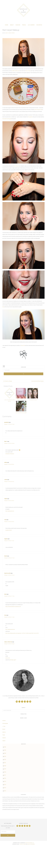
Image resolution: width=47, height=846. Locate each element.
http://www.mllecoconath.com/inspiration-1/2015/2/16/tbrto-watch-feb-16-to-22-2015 (22, 633)
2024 (5, 753)
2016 (5, 778)
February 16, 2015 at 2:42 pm (9, 521)
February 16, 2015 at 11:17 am (9, 596)
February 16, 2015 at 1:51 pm (9, 540)
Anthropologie (5, 723)
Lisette (5, 479)
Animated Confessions (9, 453)
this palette (30, 116)
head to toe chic (7, 573)
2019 (5, 768)
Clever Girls (23, 345)
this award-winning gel (6, 118)
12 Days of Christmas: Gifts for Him (9, 400)
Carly (5, 519)
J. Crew (3, 726)
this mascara (16, 166)
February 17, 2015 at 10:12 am (9, 424)
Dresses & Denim (8, 530)
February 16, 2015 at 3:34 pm (9, 500)
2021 (5, 762)
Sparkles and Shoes (23, 10)
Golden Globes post (15, 70)
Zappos (3, 740)
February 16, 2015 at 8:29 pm (9, 464)
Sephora (4, 732)
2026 (5, 747)
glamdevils (6, 422)
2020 (5, 765)
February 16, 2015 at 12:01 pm (9, 575)
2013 (5, 787)
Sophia (5, 498)
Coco (5, 615)
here (3, 306)
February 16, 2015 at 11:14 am (9, 617)
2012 (5, 790)
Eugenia (6, 538)
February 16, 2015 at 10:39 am (9, 643)
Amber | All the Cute (8, 641)
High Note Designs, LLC (29, 842)
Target (3, 734)
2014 (5, 784)
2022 (5, 759)
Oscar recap (28, 70)
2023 (5, 756)
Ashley (5, 462)
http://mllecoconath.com (10, 629)
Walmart (4, 737)
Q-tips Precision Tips (38, 109)
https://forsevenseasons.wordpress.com (13, 606)
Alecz (5, 594)
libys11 (5, 441)
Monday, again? (13, 659)
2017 (5, 775)
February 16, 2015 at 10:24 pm (9, 443)
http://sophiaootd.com (9, 511)
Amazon (4, 720)
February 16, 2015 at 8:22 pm (9, 481)
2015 (5, 781)
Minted (3, 729)
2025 (5, 750)
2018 (5, 772)
